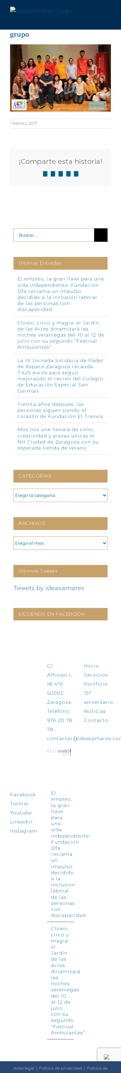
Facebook (23, 795)
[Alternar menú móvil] (108, 11)
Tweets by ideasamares (48, 588)
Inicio (91, 666)
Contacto (96, 720)
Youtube (21, 813)
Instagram (23, 831)
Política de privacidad (60, 1068)
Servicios (96, 675)
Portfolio (96, 684)
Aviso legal (23, 1068)
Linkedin (21, 822)
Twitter (19, 804)
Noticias (95, 711)
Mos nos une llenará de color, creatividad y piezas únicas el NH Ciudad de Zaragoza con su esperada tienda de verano (58, 438)
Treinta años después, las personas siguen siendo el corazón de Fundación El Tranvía (60, 410)
